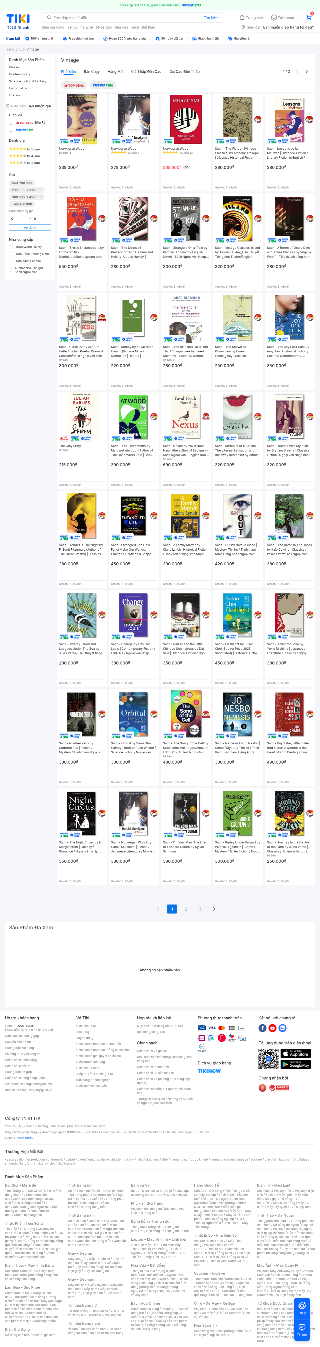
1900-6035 (25, 1026)
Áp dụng (30, 227)
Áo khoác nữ (102, 1195)
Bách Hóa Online (145, 1303)
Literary (14, 95)
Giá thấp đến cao (146, 71)
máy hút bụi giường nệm (283, 1327)
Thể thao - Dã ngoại (214, 1199)
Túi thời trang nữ (82, 1305)
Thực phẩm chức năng (29, 1297)
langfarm (26, 1163)
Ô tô (219, 1313)
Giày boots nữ (84, 1267)
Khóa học (232, 1279)
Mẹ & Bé (221, 1207)
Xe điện (236, 1309)
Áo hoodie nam (88, 1229)
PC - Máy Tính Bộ (151, 1257)
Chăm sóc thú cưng (145, 1309)
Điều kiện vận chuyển (91, 1086)
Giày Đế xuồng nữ (96, 1271)
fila (59, 1163)
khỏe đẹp (104, 27)
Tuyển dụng (85, 1038)
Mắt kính (170, 1209)
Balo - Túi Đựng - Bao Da (284, 1283)
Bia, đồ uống (21, 1245)
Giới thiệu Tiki (86, 1026)
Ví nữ (114, 1311)
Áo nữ (72, 1191)
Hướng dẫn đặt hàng (19, 1048)
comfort (292, 1159)
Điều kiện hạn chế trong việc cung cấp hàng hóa (164, 1059)
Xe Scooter (232, 1313)
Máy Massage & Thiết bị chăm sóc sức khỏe (33, 1303)
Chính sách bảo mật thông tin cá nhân (103, 1050)
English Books (218, 1335)
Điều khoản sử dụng (90, 1062)
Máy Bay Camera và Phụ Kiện (284, 1293)
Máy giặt (271, 1199)
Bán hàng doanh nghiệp (93, 1080)
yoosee (256, 1159)
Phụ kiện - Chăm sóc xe (211, 1309)
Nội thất (152, 1279)
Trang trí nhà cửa (143, 1271)
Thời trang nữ (80, 1185)
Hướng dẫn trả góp (18, 1072)
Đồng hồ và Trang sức (150, 1221)
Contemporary (19, 74)
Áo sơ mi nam (96, 1225)
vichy (51, 1163)
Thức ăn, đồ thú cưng (28, 1253)
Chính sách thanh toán (153, 1067)
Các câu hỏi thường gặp (22, 1036)
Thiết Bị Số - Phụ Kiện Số (215, 1235)
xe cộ (72, 27)
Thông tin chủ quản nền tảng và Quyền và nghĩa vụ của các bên (165, 1101)
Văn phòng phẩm (230, 1331)
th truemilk (55, 1159)
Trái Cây (11, 1229)
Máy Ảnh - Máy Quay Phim (280, 1265)
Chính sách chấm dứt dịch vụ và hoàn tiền (164, 1091)
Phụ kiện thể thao (285, 1229)
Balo (134, 1191)
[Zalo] (282, 1028)
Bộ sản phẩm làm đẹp (31, 1319)
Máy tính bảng (24, 1279)
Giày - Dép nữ (80, 1253)
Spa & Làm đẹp (225, 1283)
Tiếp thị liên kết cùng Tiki (94, 1074)
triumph (176, 1159)
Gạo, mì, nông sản (28, 1241)
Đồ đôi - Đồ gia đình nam (100, 1233)
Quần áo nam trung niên (94, 1241)
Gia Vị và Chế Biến (152, 1317)
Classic (14, 67)
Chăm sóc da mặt (17, 1293)
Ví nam (73, 1329)
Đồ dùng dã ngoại (286, 1225)
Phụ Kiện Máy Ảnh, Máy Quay (278, 1271)
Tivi (267, 1203)
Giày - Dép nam (81, 1279)
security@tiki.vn (40, 1090)
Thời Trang (232, 1191)
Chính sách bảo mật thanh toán (98, 1044)
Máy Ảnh (294, 1295)
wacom (229, 1159)
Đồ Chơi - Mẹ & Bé (20, 1185)
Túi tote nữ (94, 1315)
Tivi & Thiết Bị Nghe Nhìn (219, 1221)
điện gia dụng (53, 27)
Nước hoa (21, 1317)
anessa (242, 1159)
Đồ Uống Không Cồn (157, 1325)
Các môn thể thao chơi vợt (285, 1243)
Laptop (171, 1257)
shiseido (11, 1163)
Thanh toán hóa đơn (208, 1279)
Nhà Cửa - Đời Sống (148, 1265)
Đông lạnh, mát (35, 1237)
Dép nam (90, 1289)
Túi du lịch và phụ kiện (156, 1191)
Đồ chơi (49, 1191)
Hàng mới (115, 71)
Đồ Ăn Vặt (147, 1321)
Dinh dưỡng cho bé (27, 1203)
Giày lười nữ (105, 1267)
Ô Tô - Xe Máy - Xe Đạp (214, 1303)
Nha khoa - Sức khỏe (221, 1291)
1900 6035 (25, 1138)
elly (131, 1159)
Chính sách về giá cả (152, 1051)
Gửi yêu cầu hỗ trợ (18, 1042)
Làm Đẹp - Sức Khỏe (22, 1287)
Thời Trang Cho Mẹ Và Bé (23, 1191)
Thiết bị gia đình (43, 1335)
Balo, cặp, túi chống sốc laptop (160, 1193)
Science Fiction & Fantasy (27, 81)
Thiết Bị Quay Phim (282, 1291)
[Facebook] (262, 1028)
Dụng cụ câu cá (277, 1237)
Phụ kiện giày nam (90, 1293)
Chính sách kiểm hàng (21, 1060)
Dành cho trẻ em (26, 1249)
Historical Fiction (21, 88)
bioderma (119, 1159)
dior (22, 1159)
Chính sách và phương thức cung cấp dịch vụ (163, 1081)
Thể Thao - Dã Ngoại (275, 1215)
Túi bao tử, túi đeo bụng (106, 1333)
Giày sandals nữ (92, 1263)
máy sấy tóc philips (288, 1313)
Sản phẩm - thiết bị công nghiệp (222, 1217)
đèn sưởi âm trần (278, 1337)
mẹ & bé (86, 27)
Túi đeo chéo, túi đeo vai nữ (88, 1311)
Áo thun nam (77, 1221)
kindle (203, 1159)
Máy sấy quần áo (279, 1207)
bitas (304, 1159)
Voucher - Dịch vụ (209, 1273)
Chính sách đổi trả (17, 1066)
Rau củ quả (21, 1233)
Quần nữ (98, 1191)
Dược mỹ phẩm (45, 1321)
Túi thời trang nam (84, 1323)
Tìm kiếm (211, 18)
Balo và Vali (141, 1185)
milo (139, 1159)
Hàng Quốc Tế (206, 1185)
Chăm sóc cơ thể (26, 1301)
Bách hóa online (215, 1211)
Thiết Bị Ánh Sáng (285, 1275)
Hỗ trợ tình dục (41, 1317)
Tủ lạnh (271, 1195)
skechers (152, 1159)
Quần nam (95, 1221)
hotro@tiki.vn (42, 1084)
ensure (93, 1159)
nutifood (190, 1159)
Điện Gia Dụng (17, 1329)
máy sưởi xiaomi (289, 1325)
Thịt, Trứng (27, 1229)
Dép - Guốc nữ (99, 1259)
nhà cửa (121, 27)
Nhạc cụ (164, 1291)
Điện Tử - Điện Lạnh (274, 1185)
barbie (70, 1159)
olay (267, 1159)
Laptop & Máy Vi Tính (227, 1215)
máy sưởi (263, 1309)
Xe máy (207, 1313)
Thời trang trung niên (91, 1207)
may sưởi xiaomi (279, 1321)
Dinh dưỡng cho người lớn (31, 1207)
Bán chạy (92, 71)
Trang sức (138, 1227)
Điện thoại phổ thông (28, 1275)
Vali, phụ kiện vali (175, 1195)
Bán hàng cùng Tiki (151, 1032)
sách (135, 27)
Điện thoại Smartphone (21, 1271)
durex (105, 1159)
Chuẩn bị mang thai (28, 1215)
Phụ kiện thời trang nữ (146, 1209)
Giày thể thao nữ (293, 1249)
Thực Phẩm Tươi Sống (24, 1223)
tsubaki (69, 1163)
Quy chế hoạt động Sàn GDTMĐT (161, 1026)
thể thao (148, 27)
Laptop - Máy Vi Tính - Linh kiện (159, 1239)
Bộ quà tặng (151, 1329)
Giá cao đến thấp (185, 71)
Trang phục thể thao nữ (273, 1221)
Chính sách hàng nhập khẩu (25, 1078)
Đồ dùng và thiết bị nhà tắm (160, 1283)
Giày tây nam (99, 1285)
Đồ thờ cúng (147, 1291)
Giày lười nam (77, 1285)
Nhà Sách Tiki (206, 1325)
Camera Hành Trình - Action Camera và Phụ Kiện (284, 1279)
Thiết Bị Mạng (156, 1253)
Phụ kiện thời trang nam (157, 1211)
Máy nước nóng (284, 1203)
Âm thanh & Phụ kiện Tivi (274, 1191)
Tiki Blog (82, 1032)
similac (278, 1159)
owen (82, 1159)
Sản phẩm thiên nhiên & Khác (30, 1307)
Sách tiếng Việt (205, 1331)
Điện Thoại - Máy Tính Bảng (29, 1265)
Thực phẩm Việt (42, 1233)
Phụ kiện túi (113, 1315)
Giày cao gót (77, 1259)
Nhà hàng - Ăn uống (218, 1287)
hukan (40, 1163)
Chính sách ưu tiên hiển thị (155, 1073)
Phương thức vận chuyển (22, 1054)
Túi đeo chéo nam (93, 1329)
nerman (216, 1159)
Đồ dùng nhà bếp (17, 1335)
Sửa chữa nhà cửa (151, 1275)
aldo (165, 1159)
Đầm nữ (84, 1191)
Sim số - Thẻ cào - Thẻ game (230, 1295)
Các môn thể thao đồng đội (285, 1241)
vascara (10, 1159)
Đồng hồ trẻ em (178, 1231)
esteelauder (36, 1159)
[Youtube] (272, 1028)
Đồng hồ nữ (156, 1227)
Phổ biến (68, 71)
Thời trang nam (81, 1215)
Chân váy (98, 1199)
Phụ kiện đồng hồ (152, 1231)
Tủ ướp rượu (302, 1207)
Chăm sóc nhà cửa (32, 1257)
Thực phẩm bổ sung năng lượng (286, 1251)
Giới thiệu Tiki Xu (88, 1068)
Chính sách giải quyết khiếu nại (98, 1056)
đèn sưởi (278, 1309)
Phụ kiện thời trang (147, 1203)
